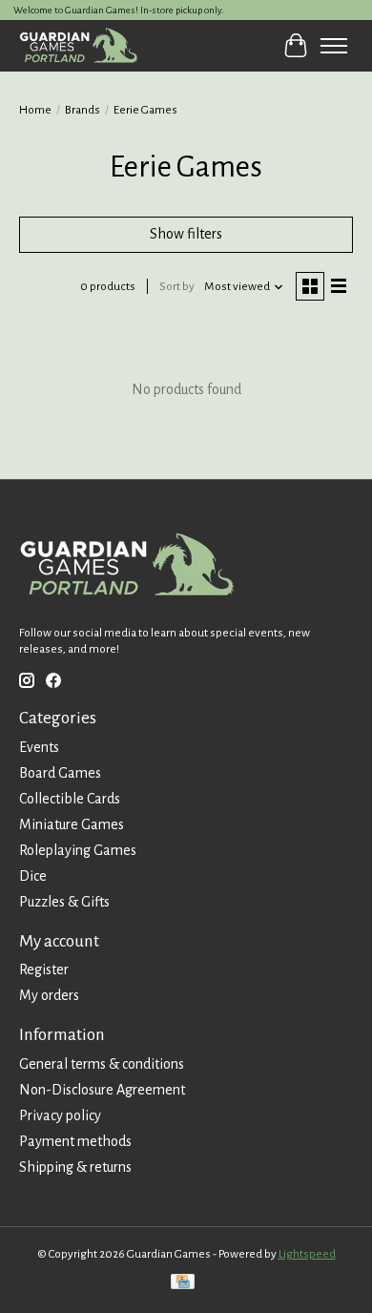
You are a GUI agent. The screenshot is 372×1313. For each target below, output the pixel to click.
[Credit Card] (183, 1284)
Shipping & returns (75, 1167)
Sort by (177, 286)
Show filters (186, 233)
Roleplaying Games (77, 850)
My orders (49, 995)
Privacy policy (60, 1115)
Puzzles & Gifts (64, 901)
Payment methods (75, 1141)
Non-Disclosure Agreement (102, 1089)
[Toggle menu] (334, 46)
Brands (82, 109)
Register (44, 969)
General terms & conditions (101, 1064)
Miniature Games (71, 824)
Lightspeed (307, 1254)
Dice (33, 876)
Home (35, 109)
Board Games (60, 773)
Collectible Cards (69, 798)
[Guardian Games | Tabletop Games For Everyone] (78, 45)
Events (39, 747)
